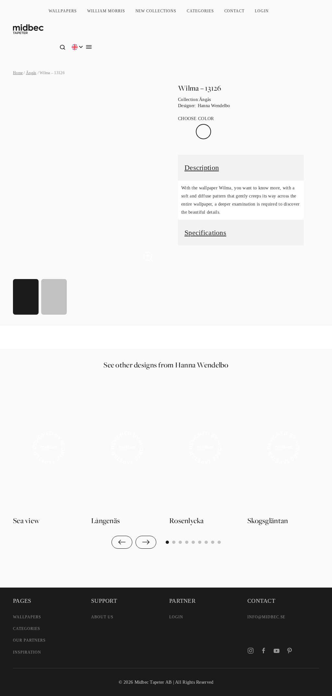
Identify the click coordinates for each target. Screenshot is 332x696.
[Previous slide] (122, 542)
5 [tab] (199, 542)
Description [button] (201, 167)
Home (18, 73)
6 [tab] (206, 542)
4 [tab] (193, 542)
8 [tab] (219, 542)
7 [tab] (212, 542)
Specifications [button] (205, 233)
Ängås (31, 73)
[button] (62, 47)
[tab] (26, 297)
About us (102, 617)
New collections (156, 11)
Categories (200, 11)
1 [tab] (173, 542)
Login (262, 11)
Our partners (29, 640)
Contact (234, 11)
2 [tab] (180, 542)
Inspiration (27, 652)
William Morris (106, 11)
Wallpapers (63, 11)
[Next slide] (146, 542)
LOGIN (176, 617)
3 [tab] (186, 542)
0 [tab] (167, 542)
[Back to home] (28, 29)
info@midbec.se (266, 617)
